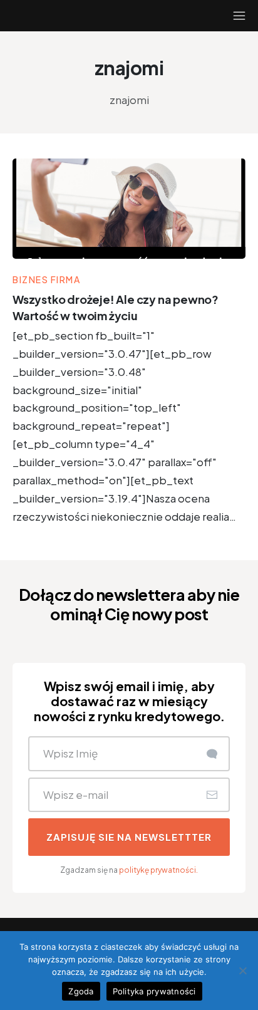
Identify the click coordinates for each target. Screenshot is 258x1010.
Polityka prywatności (154, 991)
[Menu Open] (225, 15)
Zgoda (80, 991)
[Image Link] (129, 209)
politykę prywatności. (158, 870)
